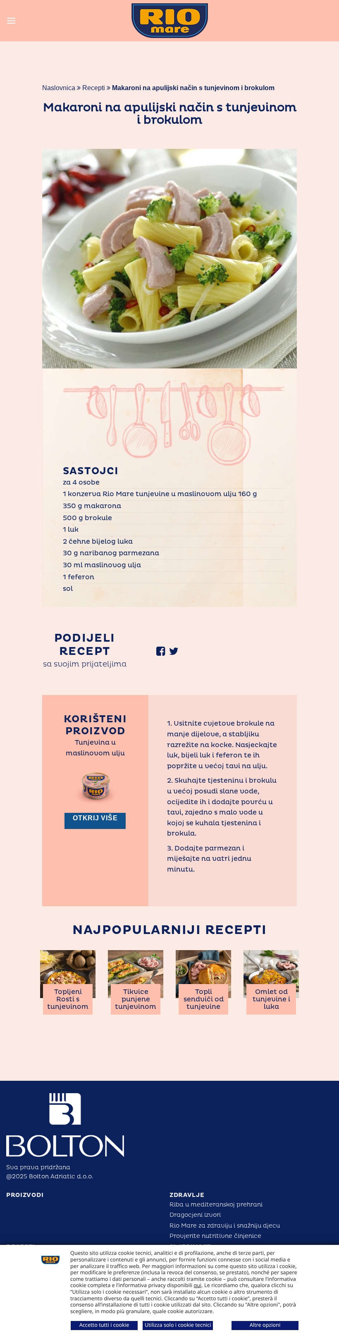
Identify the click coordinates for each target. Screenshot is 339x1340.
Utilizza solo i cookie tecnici (178, 1324)
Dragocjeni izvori (195, 1214)
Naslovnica (58, 87)
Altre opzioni (265, 1324)
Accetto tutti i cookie (104, 1324)
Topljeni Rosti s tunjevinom (67, 999)
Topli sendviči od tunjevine (204, 999)
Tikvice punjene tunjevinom (135, 999)
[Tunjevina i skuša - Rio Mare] (169, 21)
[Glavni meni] (11, 20)
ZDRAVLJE (187, 1195)
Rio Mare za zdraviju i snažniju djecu (225, 1225)
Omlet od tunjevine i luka (271, 999)
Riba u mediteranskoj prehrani (216, 1204)
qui (198, 1285)
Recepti (93, 87)
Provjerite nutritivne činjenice (215, 1236)
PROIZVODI (24, 1195)
